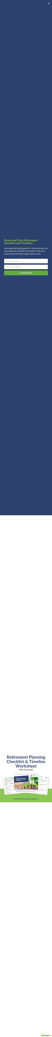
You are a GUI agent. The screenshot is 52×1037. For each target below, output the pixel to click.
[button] (49, 3)
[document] (26, 518)
